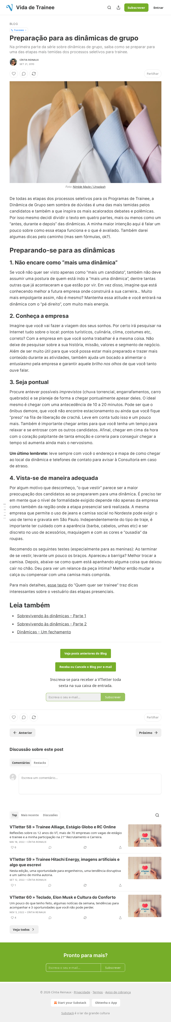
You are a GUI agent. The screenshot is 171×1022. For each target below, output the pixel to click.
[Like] (14, 74)
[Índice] (5, 511)
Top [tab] (14, 815)
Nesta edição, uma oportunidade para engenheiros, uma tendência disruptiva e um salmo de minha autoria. (65, 873)
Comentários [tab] (21, 763)
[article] (85, 837)
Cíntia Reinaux (29, 59)
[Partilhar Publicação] (118, 7)
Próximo (145, 733)
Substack (67, 1013)
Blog (14, 24)
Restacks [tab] (40, 763)
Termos (98, 992)
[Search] (109, 7)
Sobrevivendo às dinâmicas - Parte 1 (51, 615)
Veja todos (21, 929)
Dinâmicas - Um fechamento (44, 632)
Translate (19, 30)
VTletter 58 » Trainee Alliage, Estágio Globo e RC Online (63, 827)
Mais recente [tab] (30, 815)
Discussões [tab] (50, 815)
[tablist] (29, 763)
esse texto (57, 585)
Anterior (25, 733)
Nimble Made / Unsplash (89, 186)
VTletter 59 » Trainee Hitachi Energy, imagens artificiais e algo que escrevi (64, 862)
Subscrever (136, 7)
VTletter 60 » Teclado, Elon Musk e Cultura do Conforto (63, 897)
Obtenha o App (106, 1003)
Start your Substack (72, 1003)
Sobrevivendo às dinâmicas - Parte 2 (52, 624)
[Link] (3, 250)
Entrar (158, 7)
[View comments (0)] (24, 74)
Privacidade (82, 992)
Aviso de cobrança (118, 992)
